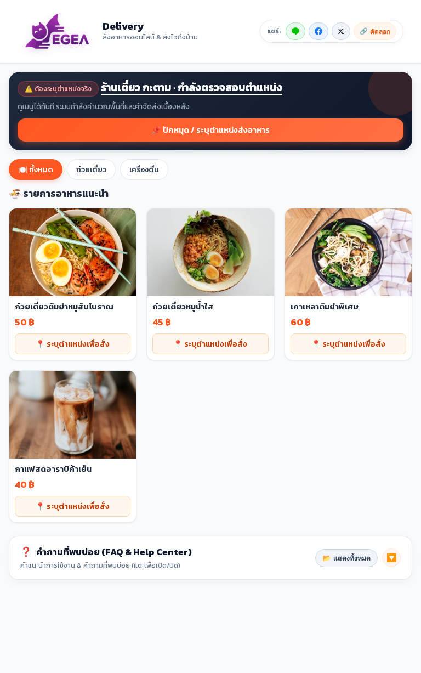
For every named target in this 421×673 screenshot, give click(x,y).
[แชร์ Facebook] (318, 31)
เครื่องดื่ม (144, 169)
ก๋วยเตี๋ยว (91, 169)
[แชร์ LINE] (295, 31)
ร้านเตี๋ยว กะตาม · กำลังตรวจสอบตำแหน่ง (191, 88)
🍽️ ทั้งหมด (35, 169)
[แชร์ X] (341, 31)
